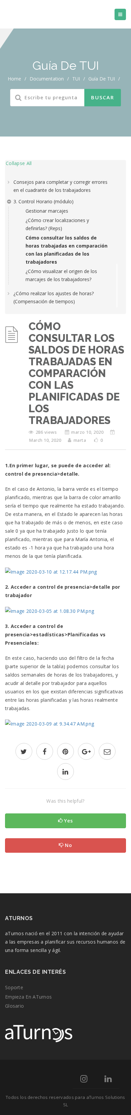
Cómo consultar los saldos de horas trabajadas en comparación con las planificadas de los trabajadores (66, 249)
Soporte (14, 987)
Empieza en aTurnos (28, 997)
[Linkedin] (108, 1080)
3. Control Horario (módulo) (43, 201)
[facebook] (44, 752)
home (14, 78)
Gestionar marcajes (47, 211)
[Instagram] (84, 1080)
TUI (76, 78)
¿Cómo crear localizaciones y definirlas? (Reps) (57, 224)
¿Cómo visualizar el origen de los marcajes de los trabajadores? (61, 275)
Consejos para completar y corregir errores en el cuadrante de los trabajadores (60, 186)
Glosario (14, 1006)
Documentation (47, 78)
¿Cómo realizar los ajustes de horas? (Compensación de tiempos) (53, 297)
